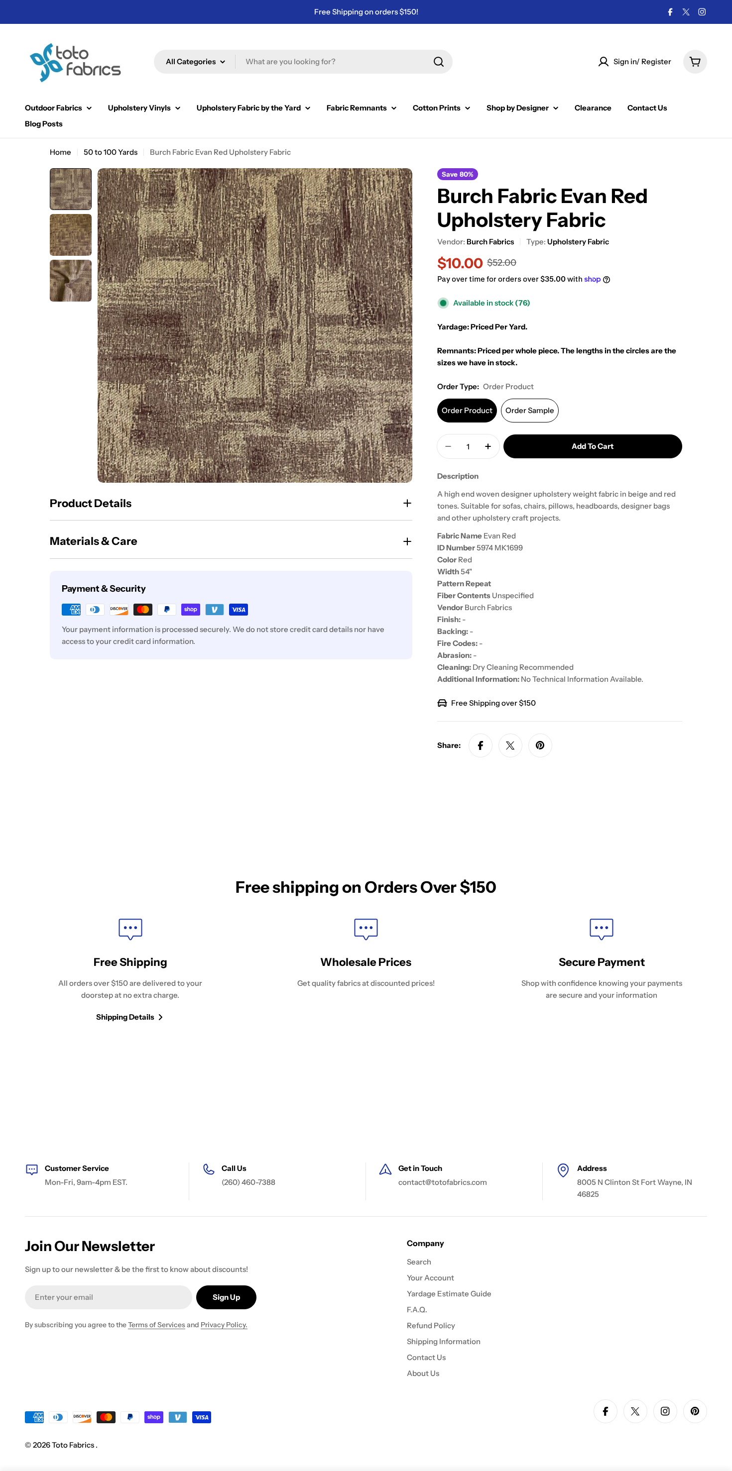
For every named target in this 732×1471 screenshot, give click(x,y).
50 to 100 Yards (110, 152)
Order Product (467, 410)
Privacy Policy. (224, 1324)
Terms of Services (156, 1324)
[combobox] (303, 62)
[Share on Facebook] (480, 745)
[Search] (439, 62)
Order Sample (529, 410)
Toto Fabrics (74, 1445)
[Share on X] (510, 745)
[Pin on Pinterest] (540, 745)
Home (60, 152)
